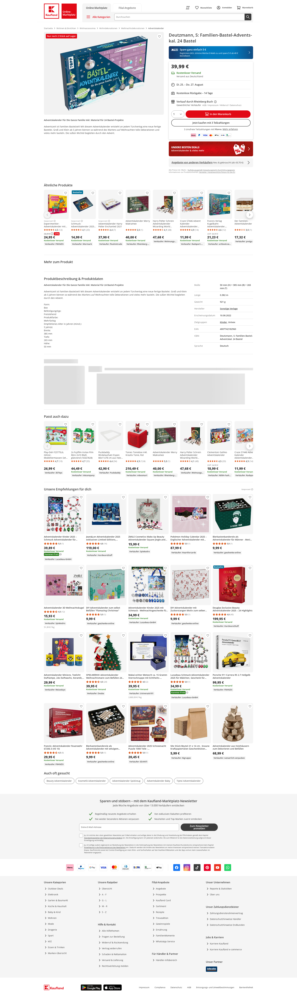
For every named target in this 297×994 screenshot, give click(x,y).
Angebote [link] (161, 888)
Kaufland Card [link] (163, 900)
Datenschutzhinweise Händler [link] (225, 919)
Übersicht (107, 888)
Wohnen (52, 917)
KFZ (50, 941)
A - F (104, 894)
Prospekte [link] (161, 894)
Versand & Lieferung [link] (112, 960)
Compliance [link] (160, 987)
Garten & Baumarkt (58, 900)
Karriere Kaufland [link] (219, 943)
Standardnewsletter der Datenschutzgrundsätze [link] (103, 838)
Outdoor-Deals (55, 888)
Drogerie (52, 929)
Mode (51, 923)
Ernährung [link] (161, 929)
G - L (104, 900)
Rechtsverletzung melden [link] (115, 966)
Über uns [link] (215, 894)
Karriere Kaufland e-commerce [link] (226, 949)
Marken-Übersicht (57, 953)
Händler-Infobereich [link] (166, 960)
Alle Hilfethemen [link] (110, 930)
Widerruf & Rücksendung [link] (115, 942)
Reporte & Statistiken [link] (221, 888)
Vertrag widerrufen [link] (112, 948)
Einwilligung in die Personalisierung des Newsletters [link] (105, 847)
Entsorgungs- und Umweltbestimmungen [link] (215, 987)
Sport (51, 935)
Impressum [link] (144, 987)
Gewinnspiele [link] (163, 923)
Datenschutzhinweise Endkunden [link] (227, 924)
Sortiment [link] (161, 906)
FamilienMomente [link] (165, 935)
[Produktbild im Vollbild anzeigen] (104, 73)
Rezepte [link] (160, 912)
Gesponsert (48, 221)
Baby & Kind (54, 912)
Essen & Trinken (56, 947)
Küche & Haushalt (57, 906)
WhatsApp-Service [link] (165, 941)
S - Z (104, 912)
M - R (104, 906)
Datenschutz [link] (176, 987)
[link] (127, 7)
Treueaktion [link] (162, 917)
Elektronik (53, 894)
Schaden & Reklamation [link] (114, 954)
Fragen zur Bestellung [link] (113, 936)
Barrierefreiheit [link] (246, 987)
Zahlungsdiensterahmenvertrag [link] (226, 913)
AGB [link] (189, 987)
